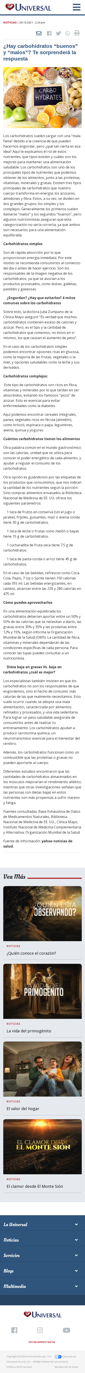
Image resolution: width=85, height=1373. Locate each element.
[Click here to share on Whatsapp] (67, 33)
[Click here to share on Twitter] (58, 33)
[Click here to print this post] (77, 33)
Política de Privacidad (20, 1366)
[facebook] (14, 1330)
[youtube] (66, 1330)
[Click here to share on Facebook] (49, 33)
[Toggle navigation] (74, 7)
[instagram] (40, 1330)
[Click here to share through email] (38, 33)
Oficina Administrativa (41, 1342)
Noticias (10, 22)
